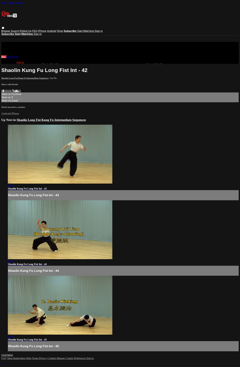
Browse (6, 31)
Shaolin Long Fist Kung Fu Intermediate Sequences (25, 78)
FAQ (34, 31)
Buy (3, 56)
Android (51, 31)
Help (29, 358)
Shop (60, 31)
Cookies (52, 358)
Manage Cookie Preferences (71, 358)
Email (18, 91)
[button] (3, 28)
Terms (35, 358)
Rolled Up (26, 31)
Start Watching (86, 31)
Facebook (6, 91)
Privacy (43, 358)
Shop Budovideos (16, 358)
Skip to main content (12, 2)
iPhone (42, 31)
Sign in (99, 31)
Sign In (37, 34)
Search (15, 31)
